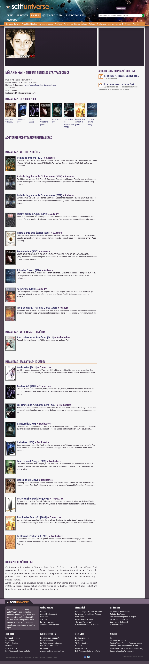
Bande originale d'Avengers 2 (122, 651)
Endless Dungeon (12, 638)
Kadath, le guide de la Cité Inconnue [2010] (39, 195)
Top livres (58, 24)
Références (126, 24)
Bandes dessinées (48, 634)
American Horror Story (84, 619)
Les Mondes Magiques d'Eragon (123, 616)
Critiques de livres (13, 24)
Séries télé (80, 607)
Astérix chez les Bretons (49, 624)
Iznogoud (114, 638)
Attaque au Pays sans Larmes (52, 651)
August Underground (48, 614)
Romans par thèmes (72, 24)
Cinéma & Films (46, 607)
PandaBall (9, 640)
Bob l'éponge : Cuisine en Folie (17, 651)
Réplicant (44, 616)
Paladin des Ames (117, 614)
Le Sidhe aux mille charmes (51, 643)
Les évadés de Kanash (119, 622)
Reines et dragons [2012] (30, 157)
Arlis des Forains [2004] (90, 122)
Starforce (43, 619)
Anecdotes (116, 24)
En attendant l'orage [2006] (31, 461)
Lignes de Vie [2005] (9, 120)
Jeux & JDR (79, 634)
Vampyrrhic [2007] (56, 120)
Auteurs (84, 24)
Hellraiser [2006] (21, 120)
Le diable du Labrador (119, 619)
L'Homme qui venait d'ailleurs (87, 624)
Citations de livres (104, 24)
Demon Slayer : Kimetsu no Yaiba (88, 611)
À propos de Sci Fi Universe (18, 609)
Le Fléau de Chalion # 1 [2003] (32, 536)
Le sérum (44, 648)
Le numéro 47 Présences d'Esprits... (121, 75)
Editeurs (92, 24)
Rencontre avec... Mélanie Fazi (119, 84)
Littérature (115, 607)
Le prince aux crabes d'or (120, 611)
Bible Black (79, 616)
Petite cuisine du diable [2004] (33, 498)
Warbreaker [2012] (27, 367)
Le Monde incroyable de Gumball (88, 614)
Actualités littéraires (29, 24)
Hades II (8, 645)
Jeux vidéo (9, 634)
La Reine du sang (47, 622)
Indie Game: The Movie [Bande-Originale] (126, 648)
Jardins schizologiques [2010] (32, 214)
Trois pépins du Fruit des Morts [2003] (37, 307)
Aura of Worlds (11, 648)
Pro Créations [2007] (44, 122)
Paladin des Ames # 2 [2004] (80, 122)
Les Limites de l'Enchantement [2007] (70, 123)
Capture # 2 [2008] (33, 120)
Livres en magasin (46, 24)
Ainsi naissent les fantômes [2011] (35, 337)
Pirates (43, 611)
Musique (113, 634)
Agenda (136, 24)
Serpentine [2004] (26, 289)
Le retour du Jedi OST (118, 640)
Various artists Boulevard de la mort (124, 645)
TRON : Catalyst (11, 643)
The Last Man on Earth (84, 622)
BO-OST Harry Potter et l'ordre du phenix (126, 643)
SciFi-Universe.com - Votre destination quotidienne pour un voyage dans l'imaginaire (27, 7)
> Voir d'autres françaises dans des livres (40, 85)
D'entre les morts (116, 624)
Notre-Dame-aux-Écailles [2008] (33, 232)
